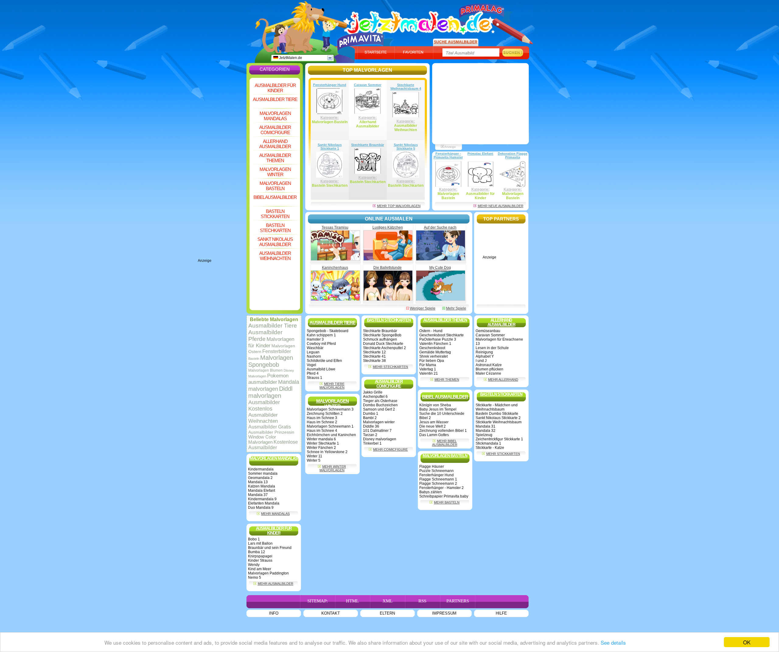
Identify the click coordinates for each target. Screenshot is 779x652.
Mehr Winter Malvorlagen (333, 468)
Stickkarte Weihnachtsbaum (499, 422)
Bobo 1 (254, 539)
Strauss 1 (314, 378)
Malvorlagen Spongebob (270, 361)
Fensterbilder (276, 351)
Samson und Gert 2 (379, 409)
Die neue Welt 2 (432, 426)
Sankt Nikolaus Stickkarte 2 (498, 418)
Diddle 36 (371, 426)
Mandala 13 (258, 482)
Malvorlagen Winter (275, 172)
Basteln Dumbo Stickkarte (497, 413)
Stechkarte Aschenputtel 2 (384, 348)
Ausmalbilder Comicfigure (275, 130)
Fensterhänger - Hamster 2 (441, 488)
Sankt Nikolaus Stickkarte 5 (406, 146)
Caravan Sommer (367, 85)
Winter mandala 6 (321, 439)
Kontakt (330, 613)
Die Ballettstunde (387, 267)
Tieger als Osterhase (380, 401)
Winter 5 (313, 460)
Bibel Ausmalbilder (275, 197)
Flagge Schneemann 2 (438, 483)
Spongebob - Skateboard (327, 331)
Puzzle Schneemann (436, 471)
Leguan (313, 352)
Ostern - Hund (430, 331)
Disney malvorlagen (379, 439)
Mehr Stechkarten (390, 367)
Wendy (254, 565)
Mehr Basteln (446, 502)
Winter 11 (314, 456)
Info (273, 613)
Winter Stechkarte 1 (323, 443)
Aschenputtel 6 (375, 396)
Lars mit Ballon (260, 543)
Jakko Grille (373, 392)
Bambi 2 (370, 418)
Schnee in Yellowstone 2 (327, 452)
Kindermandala (261, 469)
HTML (352, 600)
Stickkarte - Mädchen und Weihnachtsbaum (497, 407)
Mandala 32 (485, 430)
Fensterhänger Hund (329, 85)
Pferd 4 (313, 373)
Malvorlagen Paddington (268, 573)
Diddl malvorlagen (270, 392)
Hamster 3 (315, 339)
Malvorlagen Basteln (275, 186)
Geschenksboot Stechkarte (441, 335)
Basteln (253, 358)
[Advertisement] (222, 167)
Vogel (311, 365)
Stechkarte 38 (374, 361)
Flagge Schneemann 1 (438, 479)
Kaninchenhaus (335, 267)
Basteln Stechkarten (275, 228)
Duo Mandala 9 (261, 507)
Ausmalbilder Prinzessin (271, 432)
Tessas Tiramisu (335, 227)
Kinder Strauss (260, 560)
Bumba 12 (256, 552)
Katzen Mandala (261, 486)
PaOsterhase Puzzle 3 (437, 339)
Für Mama (427, 365)
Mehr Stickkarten (503, 454)
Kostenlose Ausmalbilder (273, 444)
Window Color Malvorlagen (262, 440)
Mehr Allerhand (503, 379)
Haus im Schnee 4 (322, 430)
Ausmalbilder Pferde (265, 335)
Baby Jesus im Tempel (437, 409)
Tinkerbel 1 (372, 443)
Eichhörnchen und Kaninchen (331, 435)
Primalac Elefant (480, 153)
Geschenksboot (432, 348)
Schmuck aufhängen (380, 339)
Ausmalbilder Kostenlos (264, 405)
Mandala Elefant (261, 490)
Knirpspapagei (260, 556)
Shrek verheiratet (433, 356)
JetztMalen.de (290, 58)
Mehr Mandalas (275, 513)
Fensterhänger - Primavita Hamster (448, 155)
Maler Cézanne (488, 373)
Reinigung (484, 352)
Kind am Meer (259, 569)
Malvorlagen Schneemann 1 (330, 426)
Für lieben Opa (431, 361)
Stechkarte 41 (374, 356)
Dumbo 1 (370, 413)
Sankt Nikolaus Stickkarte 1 (330, 146)
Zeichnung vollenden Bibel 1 (443, 430)
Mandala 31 (485, 426)
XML (388, 600)
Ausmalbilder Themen (275, 158)
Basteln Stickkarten (275, 214)
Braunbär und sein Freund (270, 548)
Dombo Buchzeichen (380, 405)
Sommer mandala (263, 473)
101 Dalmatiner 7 (377, 430)
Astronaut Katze (489, 365)
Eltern (387, 613)
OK (746, 642)
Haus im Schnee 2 (322, 422)
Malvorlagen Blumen (265, 370)
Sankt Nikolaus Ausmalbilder (275, 242)
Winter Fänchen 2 (321, 448)
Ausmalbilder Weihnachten (275, 256)
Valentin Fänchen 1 (435, 344)
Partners (457, 600)
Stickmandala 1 (488, 443)
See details (613, 642)
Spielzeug (484, 435)
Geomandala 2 (260, 478)
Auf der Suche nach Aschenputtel (440, 229)
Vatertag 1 (427, 369)
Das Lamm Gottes (434, 435)
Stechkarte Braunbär (367, 145)
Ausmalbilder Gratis (269, 426)
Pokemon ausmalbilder (268, 379)
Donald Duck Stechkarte (383, 344)
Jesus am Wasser (434, 422)
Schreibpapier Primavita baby (443, 496)
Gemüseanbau (488, 331)
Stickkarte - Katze (490, 448)
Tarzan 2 (370, 435)
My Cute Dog (440, 267)
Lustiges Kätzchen (387, 227)
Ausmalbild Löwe (321, 369)
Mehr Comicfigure (390, 449)
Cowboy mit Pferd (321, 344)
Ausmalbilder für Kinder (275, 88)
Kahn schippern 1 (321, 335)
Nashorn (314, 356)
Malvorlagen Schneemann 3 (330, 409)
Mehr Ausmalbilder (275, 583)
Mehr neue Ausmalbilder (500, 206)
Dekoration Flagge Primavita (512, 155)
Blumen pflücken (489, 369)
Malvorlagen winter (379, 422)
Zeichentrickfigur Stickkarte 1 (499, 439)
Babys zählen (430, 492)
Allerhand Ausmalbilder (275, 144)
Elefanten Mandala (263, 503)
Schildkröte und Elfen (324, 361)
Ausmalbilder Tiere (275, 99)
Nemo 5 (254, 577)
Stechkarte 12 (374, 352)
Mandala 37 (258, 495)
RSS (422, 600)
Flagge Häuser (431, 466)
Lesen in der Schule (492, 348)
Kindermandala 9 (262, 499)
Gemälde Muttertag (435, 352)
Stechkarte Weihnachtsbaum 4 (405, 86)
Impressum (444, 613)
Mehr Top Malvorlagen (399, 206)
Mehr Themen (447, 379)
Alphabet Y (485, 356)
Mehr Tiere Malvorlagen (332, 385)
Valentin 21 (428, 373)
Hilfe (501, 613)
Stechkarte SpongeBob (382, 335)
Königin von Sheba (435, 405)
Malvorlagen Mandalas (275, 116)
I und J (481, 361)
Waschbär (315, 348)
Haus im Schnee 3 (322, 418)
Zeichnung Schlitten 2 (325, 413)
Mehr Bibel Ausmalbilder (444, 442)
